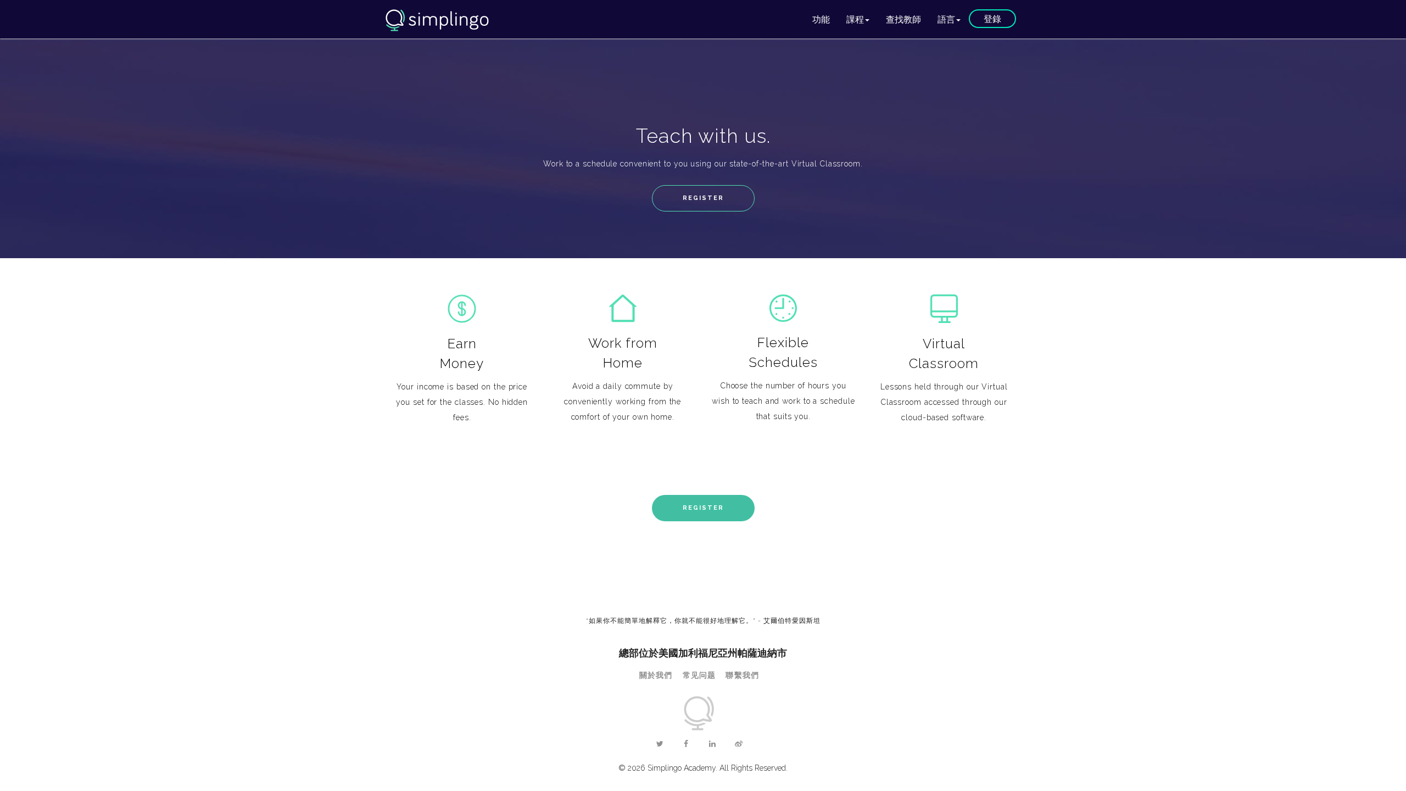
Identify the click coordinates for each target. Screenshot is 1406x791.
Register (703, 198)
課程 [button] (855, 19)
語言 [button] (946, 19)
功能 (821, 19)
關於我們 (656, 675)
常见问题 (699, 675)
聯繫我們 (742, 675)
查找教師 (903, 19)
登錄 (992, 18)
